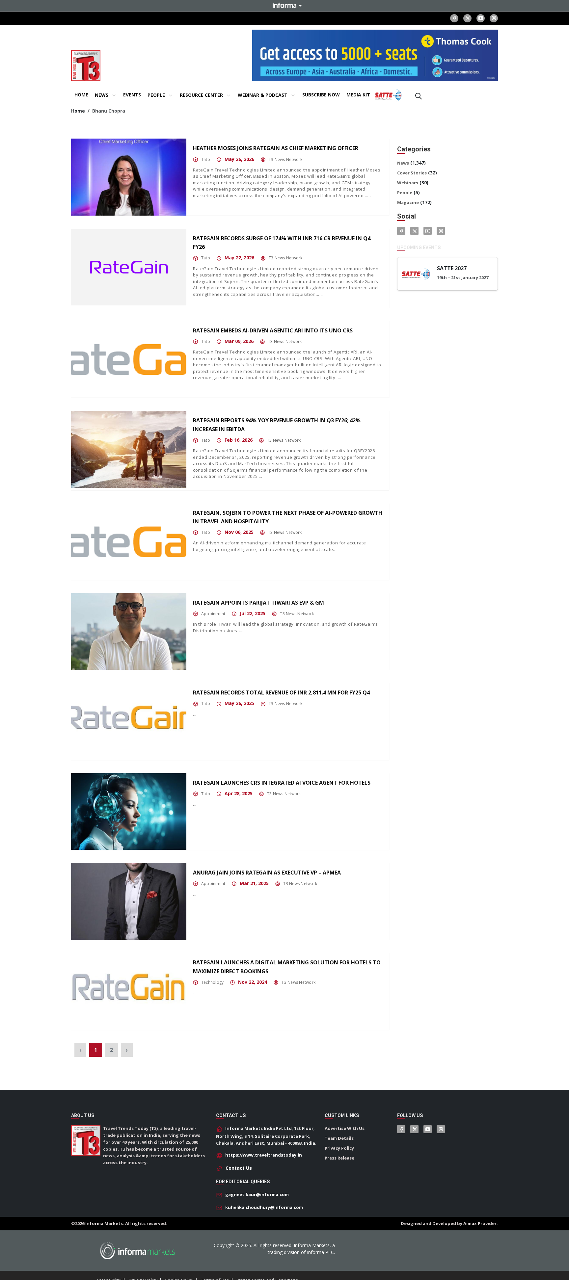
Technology (212, 982)
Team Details (339, 1138)
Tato (205, 159)
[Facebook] (454, 18)
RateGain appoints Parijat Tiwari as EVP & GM (258, 602)
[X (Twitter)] (467, 18)
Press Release (339, 1158)
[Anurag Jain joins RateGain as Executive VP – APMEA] (128, 901)
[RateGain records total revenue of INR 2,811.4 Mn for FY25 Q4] (128, 721)
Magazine (408, 202)
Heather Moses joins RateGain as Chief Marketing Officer (275, 148)
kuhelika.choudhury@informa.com (264, 1207)
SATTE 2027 (452, 268)
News (403, 163)
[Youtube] (480, 18)
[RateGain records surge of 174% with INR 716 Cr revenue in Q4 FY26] (128, 267)
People (404, 193)
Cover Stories (412, 173)
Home (78, 111)
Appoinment (213, 613)
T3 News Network (286, 159)
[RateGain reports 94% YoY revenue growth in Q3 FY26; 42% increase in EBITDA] (128, 449)
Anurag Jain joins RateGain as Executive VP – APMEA (267, 872)
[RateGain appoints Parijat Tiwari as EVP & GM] (128, 631)
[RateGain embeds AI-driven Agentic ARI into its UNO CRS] (128, 359)
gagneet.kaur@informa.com (257, 1194)
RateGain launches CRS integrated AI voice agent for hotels (281, 782)
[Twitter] (414, 231)
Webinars (407, 183)
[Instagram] (494, 18)
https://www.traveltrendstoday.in (263, 1155)
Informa (284, 5)
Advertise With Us (345, 1128)
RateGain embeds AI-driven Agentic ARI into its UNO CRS (273, 330)
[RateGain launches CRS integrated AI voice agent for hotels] (128, 811)
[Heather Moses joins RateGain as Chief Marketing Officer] (128, 177)
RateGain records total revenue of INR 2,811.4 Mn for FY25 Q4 (281, 692)
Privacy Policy (339, 1148)
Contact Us (239, 1168)
